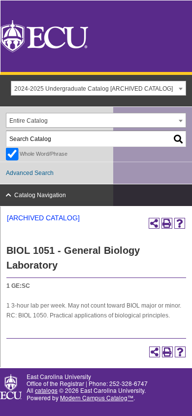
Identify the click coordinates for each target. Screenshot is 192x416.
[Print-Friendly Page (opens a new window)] (166, 223)
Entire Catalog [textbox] (28, 120)
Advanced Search (30, 173)
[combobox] (98, 88)
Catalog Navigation (40, 195)
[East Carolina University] (44, 35)
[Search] (179, 139)
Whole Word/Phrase (43, 154)
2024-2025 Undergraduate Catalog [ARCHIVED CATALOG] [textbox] (93, 88)
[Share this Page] (154, 223)
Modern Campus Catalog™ (96, 397)
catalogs (46, 390)
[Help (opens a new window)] (179, 223)
